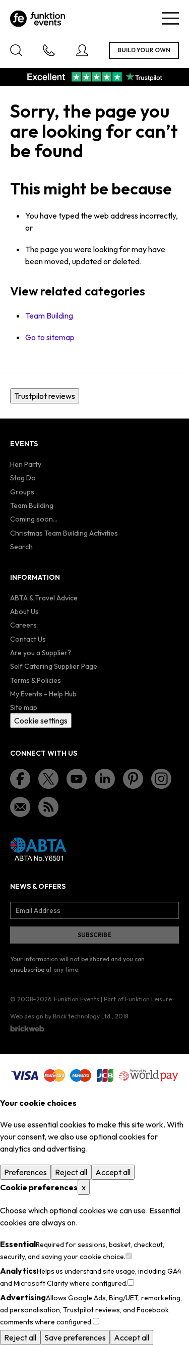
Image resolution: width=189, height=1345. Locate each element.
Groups (22, 491)
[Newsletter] (20, 807)
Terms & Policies (35, 680)
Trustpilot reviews (44, 396)
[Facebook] (20, 779)
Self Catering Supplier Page (53, 666)
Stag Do (23, 477)
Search (21, 546)
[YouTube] (76, 779)
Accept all (113, 1172)
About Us (24, 611)
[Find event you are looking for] (16, 50)
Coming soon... (33, 519)
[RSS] (48, 807)
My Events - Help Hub (43, 693)
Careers (23, 625)
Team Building (49, 316)
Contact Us (28, 639)
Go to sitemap (50, 337)
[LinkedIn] (105, 779)
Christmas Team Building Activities (64, 533)
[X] (48, 779)
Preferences (25, 1172)
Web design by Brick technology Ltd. (61, 1016)
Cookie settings (41, 720)
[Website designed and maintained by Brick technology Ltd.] (27, 1028)
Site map (23, 707)
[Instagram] (161, 779)
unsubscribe (27, 969)
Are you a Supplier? (40, 652)
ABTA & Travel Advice (44, 597)
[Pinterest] (133, 779)
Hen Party (25, 464)
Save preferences (75, 1337)
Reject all (71, 1172)
